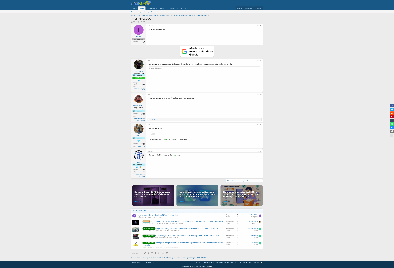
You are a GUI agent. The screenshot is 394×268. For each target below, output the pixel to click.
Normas (176, 155)
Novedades (151, 8)
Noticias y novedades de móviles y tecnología (170, 223)
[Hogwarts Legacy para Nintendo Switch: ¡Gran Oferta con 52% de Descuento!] (135, 229)
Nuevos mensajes (136, 12)
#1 (261, 26)
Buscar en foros (155, 12)
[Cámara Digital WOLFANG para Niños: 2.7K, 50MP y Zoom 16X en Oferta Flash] (135, 236)
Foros (142, 8)
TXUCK (135, 22)
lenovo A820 (141, 146)
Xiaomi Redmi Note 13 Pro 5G (139, 175)
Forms (162, 8)
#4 (261, 125)
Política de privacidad (222, 262)
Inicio (135, 8)
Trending (146, 12)
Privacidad (256, 262)
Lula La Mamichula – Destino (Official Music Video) (158, 215)
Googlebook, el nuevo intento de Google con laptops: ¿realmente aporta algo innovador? (187, 221)
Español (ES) (151, 262)
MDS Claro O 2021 (138, 262)
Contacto (199, 262)
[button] (156, 8)
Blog (182, 8)
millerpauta (141, 217)
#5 (261, 151)
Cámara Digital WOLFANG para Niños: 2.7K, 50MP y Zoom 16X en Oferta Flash (187, 235)
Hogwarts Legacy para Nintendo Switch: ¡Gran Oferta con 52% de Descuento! (186, 228)
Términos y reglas (208, 262)
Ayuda (245, 262)
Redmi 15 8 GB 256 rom (139, 89)
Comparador (171, 8)
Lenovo (165, 139)
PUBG (144, 230)
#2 (261, 60)
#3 (261, 94)
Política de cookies (235, 262)
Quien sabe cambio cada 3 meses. (139, 119)
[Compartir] (258, 26)
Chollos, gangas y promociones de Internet (167, 230)
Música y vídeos (157, 217)
